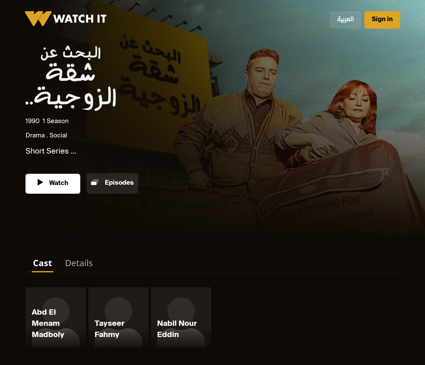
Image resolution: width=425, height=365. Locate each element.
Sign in (382, 20)
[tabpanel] (212, 318)
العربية (345, 20)
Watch (58, 183)
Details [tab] (79, 263)
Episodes (118, 183)
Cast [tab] (42, 263)
